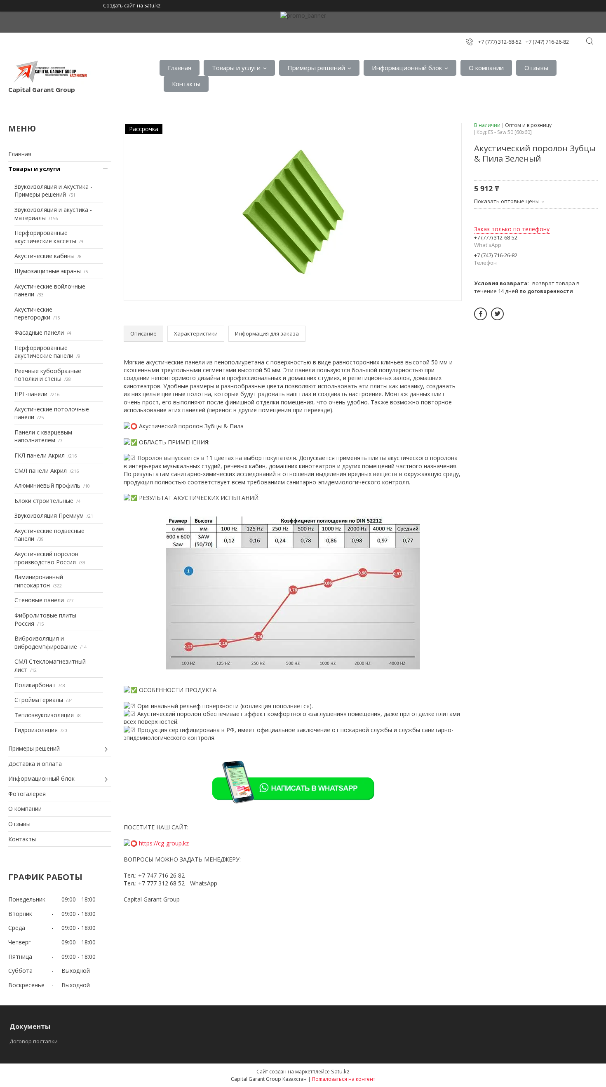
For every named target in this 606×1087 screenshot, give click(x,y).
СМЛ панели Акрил (40, 470)
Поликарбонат (35, 685)
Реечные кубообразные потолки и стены (47, 375)
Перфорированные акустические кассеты (45, 237)
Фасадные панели (39, 332)
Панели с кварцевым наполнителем (43, 436)
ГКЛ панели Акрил (39, 455)
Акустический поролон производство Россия (46, 558)
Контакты (186, 84)
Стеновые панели (39, 600)
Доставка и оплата (35, 764)
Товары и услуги (236, 67)
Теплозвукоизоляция (44, 715)
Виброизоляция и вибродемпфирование (45, 642)
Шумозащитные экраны (47, 271)
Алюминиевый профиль (47, 485)
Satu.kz (340, 1071)
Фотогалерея (27, 794)
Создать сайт (119, 6)
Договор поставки (33, 1041)
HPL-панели (30, 394)
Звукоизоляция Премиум (49, 515)
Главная (179, 67)
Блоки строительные (43, 501)
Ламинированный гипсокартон (38, 581)
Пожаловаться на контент (343, 1078)
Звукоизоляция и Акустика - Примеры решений (53, 191)
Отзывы (536, 67)
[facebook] (480, 314)
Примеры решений (316, 67)
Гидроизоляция (36, 730)
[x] (497, 314)
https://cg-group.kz (164, 843)
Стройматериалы (38, 700)
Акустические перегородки (33, 313)
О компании (486, 67)
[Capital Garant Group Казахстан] (49, 71)
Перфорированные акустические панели (43, 352)
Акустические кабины (44, 256)
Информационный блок (407, 67)
